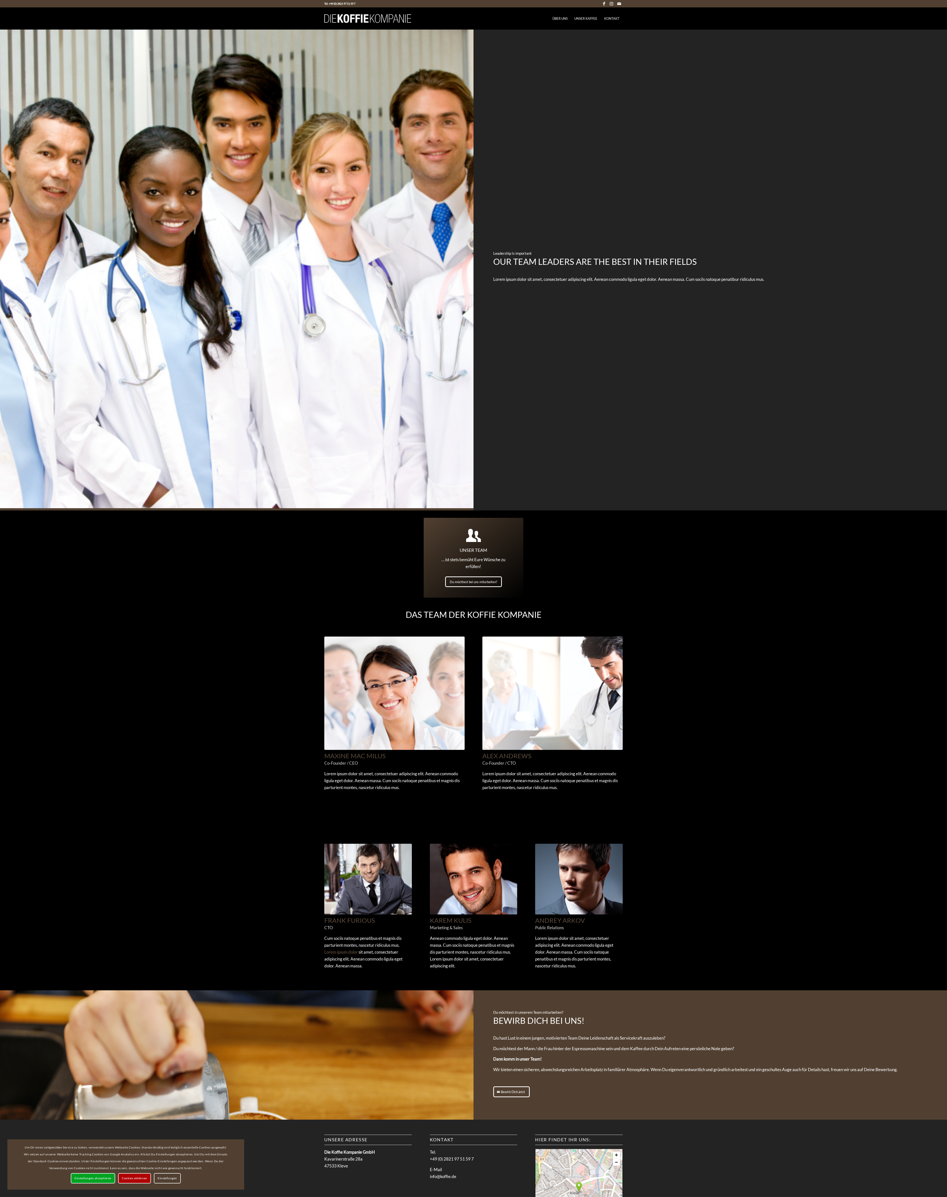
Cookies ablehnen (134, 1178)
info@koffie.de (443, 1176)
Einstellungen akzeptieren (92, 1178)
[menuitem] (560, 18)
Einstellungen (167, 1178)
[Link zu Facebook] (604, 3)
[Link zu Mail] (619, 3)
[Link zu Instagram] (611, 3)
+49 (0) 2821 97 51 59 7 (452, 1159)
